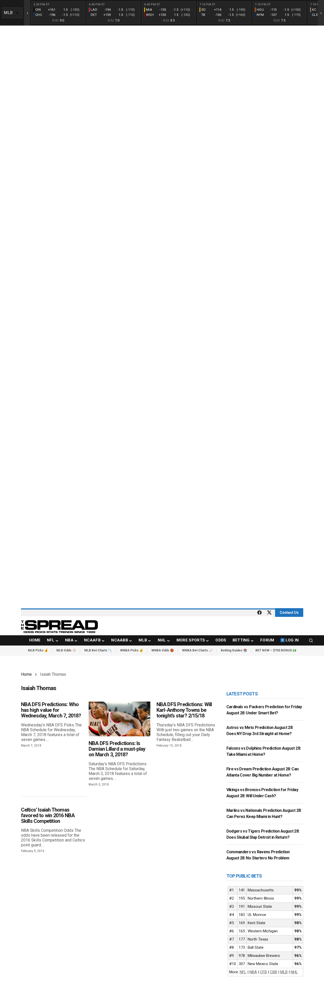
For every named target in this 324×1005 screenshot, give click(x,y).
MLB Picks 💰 (38, 650)
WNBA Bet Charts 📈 (197, 650)
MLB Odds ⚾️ (66, 650)
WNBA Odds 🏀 (162, 650)
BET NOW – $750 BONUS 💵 (275, 650)
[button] (311, 640)
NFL (243, 972)
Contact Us (289, 612)
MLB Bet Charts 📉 (98, 650)
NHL (294, 972)
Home (26, 674)
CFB (263, 972)
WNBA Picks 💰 (131, 650)
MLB (284, 972)
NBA (253, 972)
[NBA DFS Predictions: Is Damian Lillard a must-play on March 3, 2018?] (119, 719)
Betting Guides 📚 (234, 650)
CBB (273, 972)
